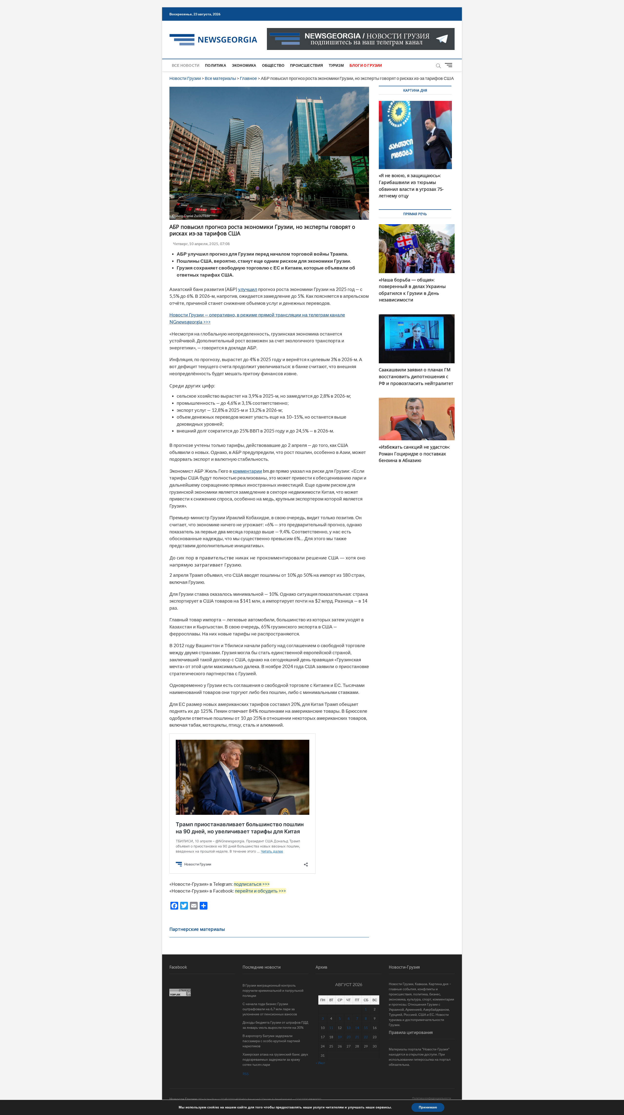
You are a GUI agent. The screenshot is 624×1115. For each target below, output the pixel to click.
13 (349, 1028)
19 (340, 1037)
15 (366, 1028)
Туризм (336, 65)
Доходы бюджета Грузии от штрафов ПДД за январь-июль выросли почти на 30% (275, 1024)
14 (357, 1028)
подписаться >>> (252, 884)
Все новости (185, 65)
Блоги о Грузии (366, 65)
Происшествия (306, 65)
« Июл (320, 1063)
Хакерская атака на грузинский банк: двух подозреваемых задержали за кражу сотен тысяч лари (275, 1059)
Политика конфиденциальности (431, 1098)
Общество (273, 65)
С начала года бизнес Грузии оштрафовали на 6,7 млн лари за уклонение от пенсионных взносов (270, 1009)
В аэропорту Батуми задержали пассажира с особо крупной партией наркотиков (271, 1041)
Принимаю (428, 1107)
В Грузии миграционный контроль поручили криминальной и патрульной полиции (273, 990)
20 (349, 1037)
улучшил (247, 289)
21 (357, 1037)
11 (331, 1028)
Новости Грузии (183, 1099)
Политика (215, 65)
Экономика (244, 65)
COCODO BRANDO (308, 1099)
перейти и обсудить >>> (260, 891)
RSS (246, 1074)
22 (366, 1037)
